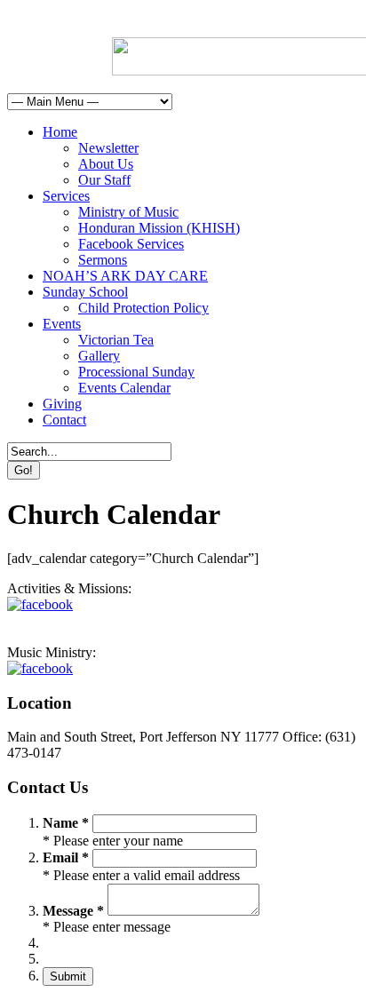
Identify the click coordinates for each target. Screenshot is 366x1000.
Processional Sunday (136, 371)
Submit (68, 976)
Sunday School (85, 291)
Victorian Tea (116, 339)
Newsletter (108, 147)
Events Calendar (124, 387)
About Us (105, 163)
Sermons (102, 259)
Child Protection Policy (143, 307)
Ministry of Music (128, 211)
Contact (64, 419)
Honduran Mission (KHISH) (159, 227)
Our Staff (104, 179)
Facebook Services (131, 243)
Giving (62, 403)
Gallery (99, 355)
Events (62, 323)
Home (60, 131)
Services (66, 195)
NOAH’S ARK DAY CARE (125, 275)
